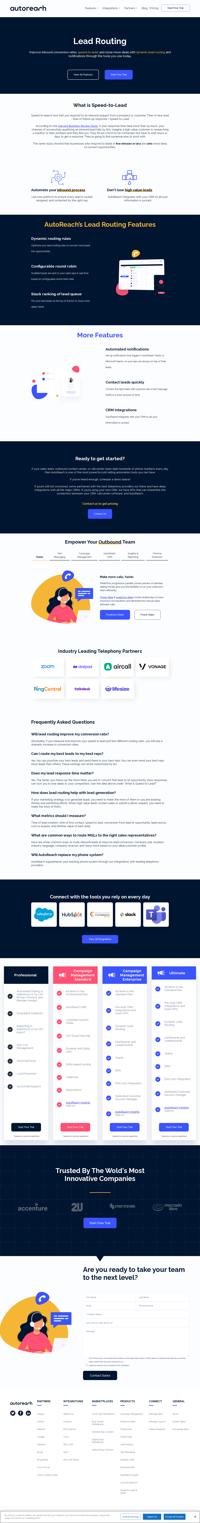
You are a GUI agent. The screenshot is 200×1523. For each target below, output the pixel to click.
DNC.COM (68, 1444)
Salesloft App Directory (103, 1450)
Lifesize (40, 1421)
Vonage (40, 1437)
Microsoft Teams (71, 1460)
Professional (126, 1429)
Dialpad (40, 1414)
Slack (65, 1452)
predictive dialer (124, 597)
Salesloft (41, 1429)
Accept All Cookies (174, 1517)
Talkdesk (41, 1444)
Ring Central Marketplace (98, 1422)
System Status (179, 1421)
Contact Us (100, 513)
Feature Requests (157, 1429)
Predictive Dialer (115, 614)
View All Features (83, 74)
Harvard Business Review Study (78, 126)
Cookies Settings (130, 1517)
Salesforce (68, 1414)
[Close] (195, 1516)
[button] (91, 8)
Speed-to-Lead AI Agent (128, 1491)
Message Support (157, 1421)
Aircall (40, 1452)
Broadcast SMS (127, 1467)
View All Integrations (100, 939)
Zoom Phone (43, 1467)
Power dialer (106, 597)
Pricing (154, 8)
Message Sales (156, 1414)
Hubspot (67, 1421)
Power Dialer (147, 614)
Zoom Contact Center (47, 1475)
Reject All (152, 1517)
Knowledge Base (181, 1429)
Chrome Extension (129, 1482)
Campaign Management (131, 1414)
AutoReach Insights (78, 1102)
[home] (28, 8)
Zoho (66, 1437)
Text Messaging (127, 1452)
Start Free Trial (175, 8)
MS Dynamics (69, 1429)
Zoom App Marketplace (103, 1414)
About (175, 1414)
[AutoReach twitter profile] (12, 1413)
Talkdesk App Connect (102, 1432)
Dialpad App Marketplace (98, 1440)
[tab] (40, 557)
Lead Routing (126, 1444)
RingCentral (42, 1460)
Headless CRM (127, 1460)
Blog (144, 8)
